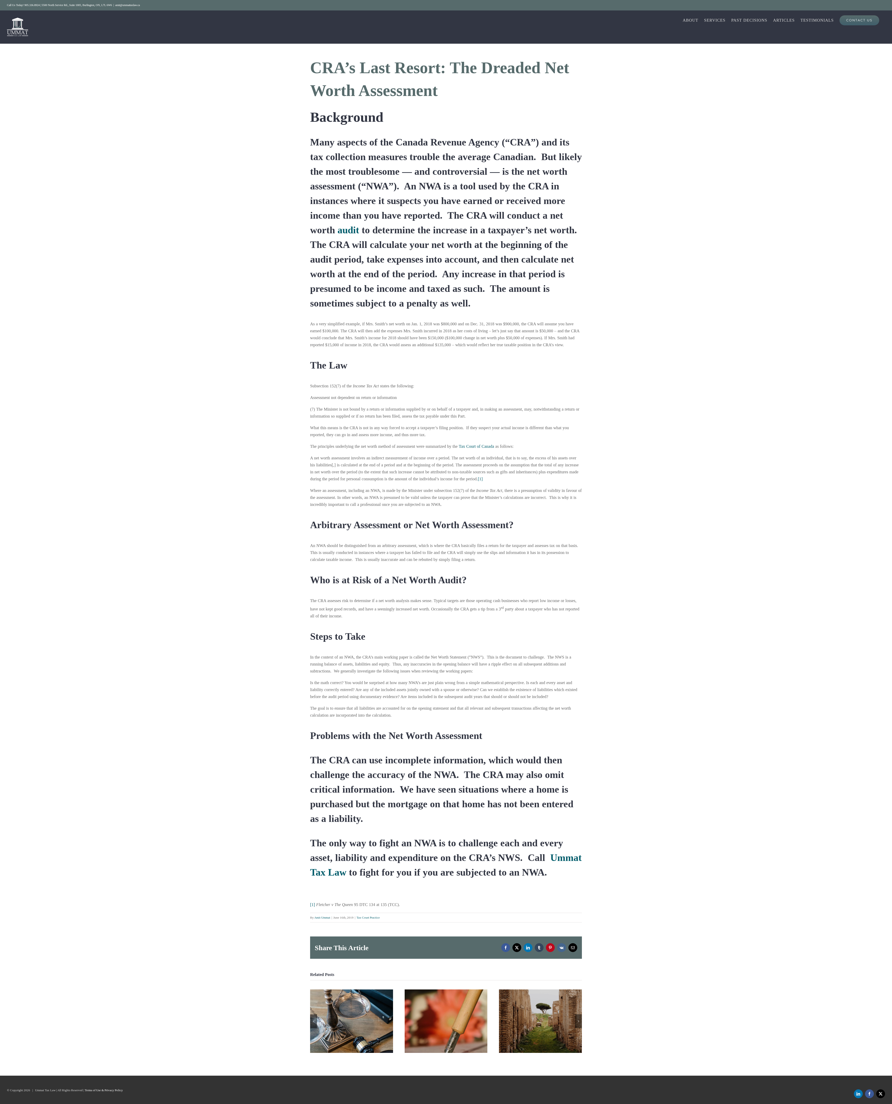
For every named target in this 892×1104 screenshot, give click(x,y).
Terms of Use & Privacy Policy (104, 1090)
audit (348, 230)
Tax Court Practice (368, 917)
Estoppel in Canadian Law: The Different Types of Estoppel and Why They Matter (446, 1021)
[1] (480, 479)
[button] (313, 1021)
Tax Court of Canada (476, 446)
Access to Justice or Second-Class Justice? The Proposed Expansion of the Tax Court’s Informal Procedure (351, 1021)
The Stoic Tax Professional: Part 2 (540, 1021)
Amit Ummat (322, 917)
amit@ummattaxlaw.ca (127, 5)
